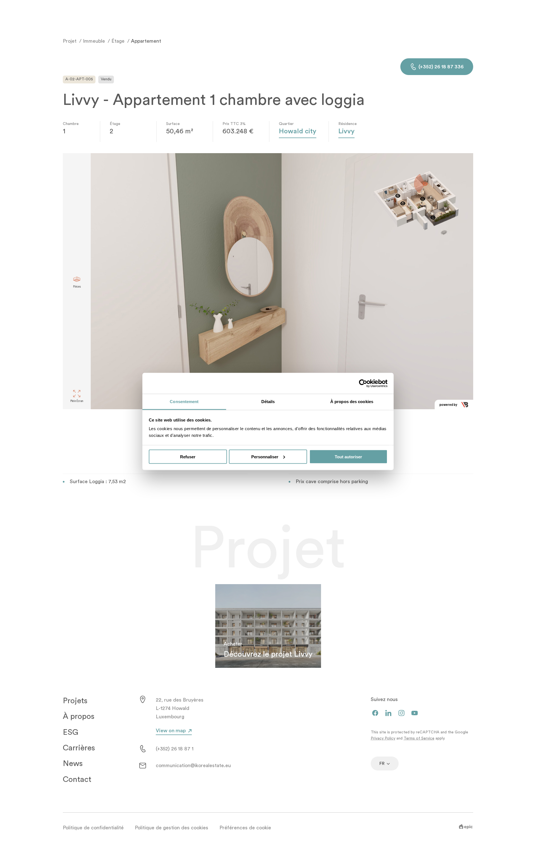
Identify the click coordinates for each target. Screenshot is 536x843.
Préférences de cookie (245, 827)
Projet (69, 41)
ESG (70, 732)
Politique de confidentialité (93, 827)
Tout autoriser (348, 456)
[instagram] (401, 713)
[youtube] (414, 713)
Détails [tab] (268, 401)
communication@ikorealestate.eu (193, 765)
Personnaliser (264, 456)
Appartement (146, 41)
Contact (77, 779)
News (73, 763)
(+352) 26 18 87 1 (174, 748)
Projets (75, 701)
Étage (118, 41)
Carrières (79, 748)
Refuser (187, 456)
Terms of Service (419, 738)
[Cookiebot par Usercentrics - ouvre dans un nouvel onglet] (363, 383)
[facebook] (375, 713)
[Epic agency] (465, 827)
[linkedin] (388, 713)
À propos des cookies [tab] (351, 401)
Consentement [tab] (184, 401)
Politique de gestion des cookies (171, 827)
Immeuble (94, 41)
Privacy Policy (383, 738)
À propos (78, 716)
